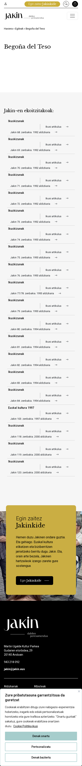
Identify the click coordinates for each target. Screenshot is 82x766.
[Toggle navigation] (72, 16)
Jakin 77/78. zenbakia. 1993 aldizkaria (32, 293)
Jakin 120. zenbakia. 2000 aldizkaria (31, 472)
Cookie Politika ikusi (25, 726)
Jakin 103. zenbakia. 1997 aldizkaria (31, 418)
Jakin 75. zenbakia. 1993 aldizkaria (30, 257)
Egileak (19, 28)
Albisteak (40, 686)
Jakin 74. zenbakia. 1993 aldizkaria (30, 239)
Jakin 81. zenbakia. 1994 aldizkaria (30, 347)
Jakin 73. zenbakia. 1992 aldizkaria (30, 221)
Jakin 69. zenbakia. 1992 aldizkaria (30, 150)
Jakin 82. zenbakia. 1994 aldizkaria (30, 365)
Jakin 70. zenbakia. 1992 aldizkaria (30, 167)
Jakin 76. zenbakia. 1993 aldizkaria (30, 275)
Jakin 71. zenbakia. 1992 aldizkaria (30, 185)
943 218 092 (12, 662)
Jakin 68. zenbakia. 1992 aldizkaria (30, 132)
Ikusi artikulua (54, 126)
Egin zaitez (42, 4)
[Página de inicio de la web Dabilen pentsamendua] (24, 15)
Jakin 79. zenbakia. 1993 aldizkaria (30, 311)
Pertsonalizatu (41, 746)
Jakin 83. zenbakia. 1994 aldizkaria (30, 382)
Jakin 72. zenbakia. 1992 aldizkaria (30, 203)
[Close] (79, 691)
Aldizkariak (11, 686)
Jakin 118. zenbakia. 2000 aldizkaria (31, 436)
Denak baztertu (41, 757)
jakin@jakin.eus (14, 669)
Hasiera (8, 28)
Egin (30, 580)
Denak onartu (41, 736)
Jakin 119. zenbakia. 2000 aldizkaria (31, 454)
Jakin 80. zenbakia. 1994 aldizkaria (30, 329)
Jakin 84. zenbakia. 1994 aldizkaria (30, 400)
